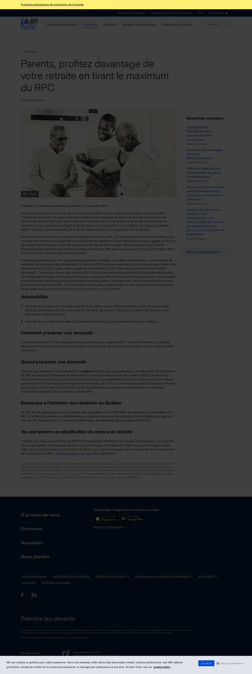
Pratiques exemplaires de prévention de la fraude (52, 4)
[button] (230, 663)
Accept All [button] (206, 663)
